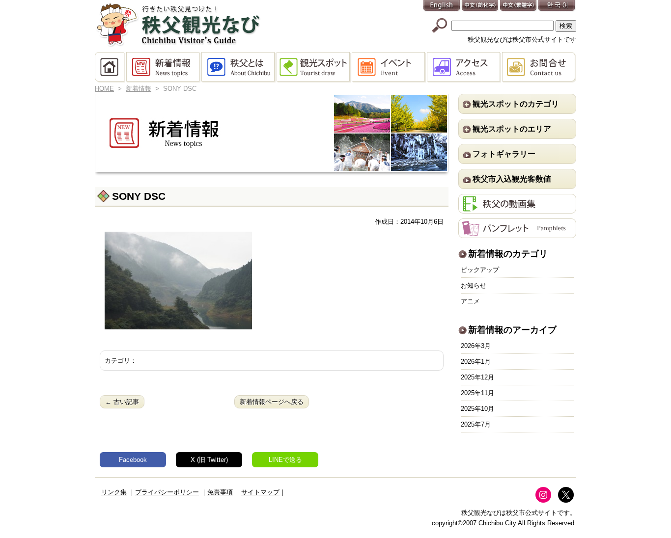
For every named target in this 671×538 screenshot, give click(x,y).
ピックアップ (480, 269)
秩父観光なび (178, 25)
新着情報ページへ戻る (272, 401)
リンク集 (114, 492)
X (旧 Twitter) (209, 459)
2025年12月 (477, 377)
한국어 (557, 6)
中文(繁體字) (519, 6)
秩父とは (239, 67)
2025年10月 (477, 408)
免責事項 (220, 492)
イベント (389, 67)
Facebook (133, 459)
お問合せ (539, 67)
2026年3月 (476, 346)
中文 (480, 6)
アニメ (470, 301)
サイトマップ (260, 492)
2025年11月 (477, 393)
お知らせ (473, 285)
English (442, 6)
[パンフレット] (517, 233)
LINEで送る (285, 459)
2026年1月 (476, 361)
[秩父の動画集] (517, 208)
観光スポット (314, 67)
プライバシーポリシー (167, 492)
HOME (110, 67)
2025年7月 (476, 424)
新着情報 (163, 67)
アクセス (464, 67)
